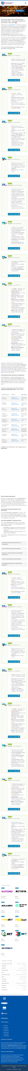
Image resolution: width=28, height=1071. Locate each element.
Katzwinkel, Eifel (10, 983)
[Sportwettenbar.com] (7, 3)
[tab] (14, 543)
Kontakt (2, 536)
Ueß (14, 972)
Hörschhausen (10, 970)
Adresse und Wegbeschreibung (15, 398)
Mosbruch (12, 985)
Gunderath (12, 979)
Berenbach (18, 55)
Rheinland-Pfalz (16, 994)
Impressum (9, 1069)
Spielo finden (6, 1030)
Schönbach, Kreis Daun (11, 963)
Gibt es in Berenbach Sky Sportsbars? (11, 559)
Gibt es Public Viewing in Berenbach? (11, 548)
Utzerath (12, 968)
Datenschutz (14, 1069)
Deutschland (9, 994)
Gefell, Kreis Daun (10, 974)
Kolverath (14, 987)
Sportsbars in (3, 994)
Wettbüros (6, 1025)
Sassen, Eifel (14, 989)
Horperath (14, 965)
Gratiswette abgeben (13, 80)
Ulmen (12, 976)
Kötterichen (14, 981)
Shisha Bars (6, 1027)
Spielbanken (6, 1034)
